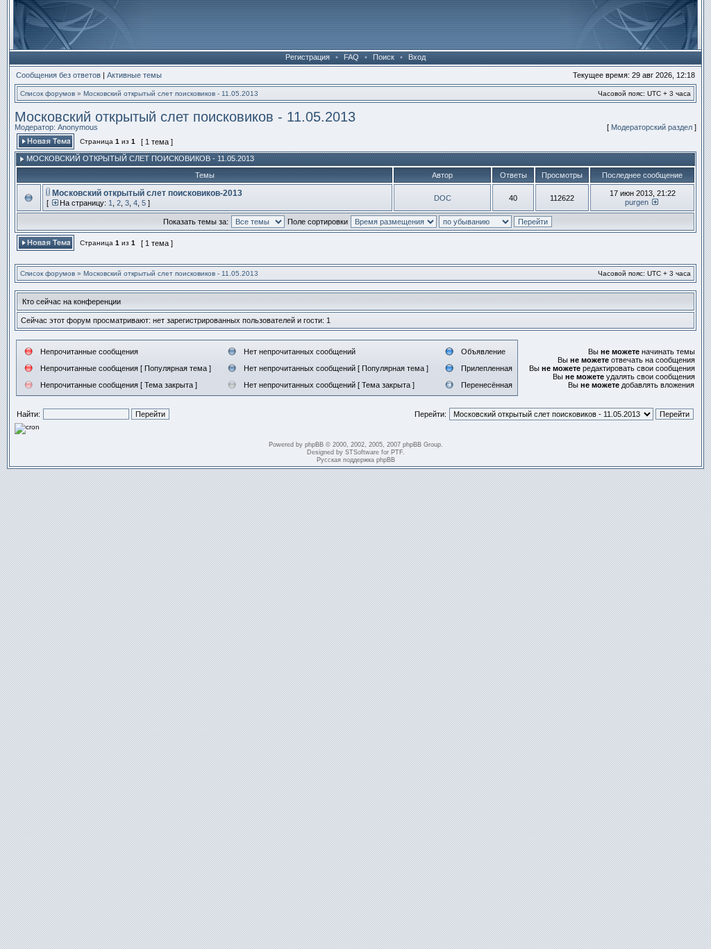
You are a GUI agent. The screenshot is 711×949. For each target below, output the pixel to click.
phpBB (314, 444)
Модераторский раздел (651, 127)
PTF (397, 452)
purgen (637, 202)
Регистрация (307, 57)
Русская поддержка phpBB (356, 459)
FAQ (351, 57)
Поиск (383, 57)
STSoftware (362, 452)
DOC (442, 198)
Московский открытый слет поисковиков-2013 (147, 193)
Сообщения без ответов (58, 75)
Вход (417, 57)
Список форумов (47, 93)
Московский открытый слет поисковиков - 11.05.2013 (170, 93)
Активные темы (134, 75)
